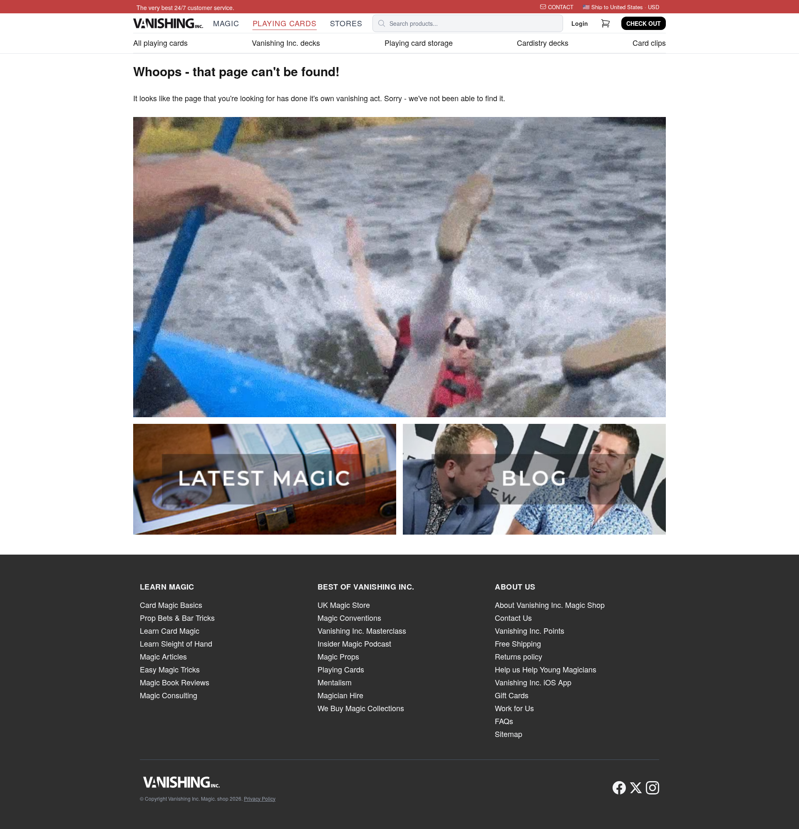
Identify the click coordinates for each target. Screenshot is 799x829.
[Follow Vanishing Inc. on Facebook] (619, 787)
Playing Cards (341, 669)
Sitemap (508, 733)
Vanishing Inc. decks (286, 42)
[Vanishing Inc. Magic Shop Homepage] (207, 782)
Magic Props (338, 656)
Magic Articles (163, 656)
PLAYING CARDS (285, 22)
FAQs (504, 720)
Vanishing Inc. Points (529, 630)
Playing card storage (419, 42)
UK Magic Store (344, 604)
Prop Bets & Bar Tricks (177, 617)
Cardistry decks (542, 42)
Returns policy (518, 656)
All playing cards (160, 42)
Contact (560, 7)
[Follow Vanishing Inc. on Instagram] (652, 787)
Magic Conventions (349, 617)
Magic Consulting (168, 695)
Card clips (649, 42)
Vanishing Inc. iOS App (533, 682)
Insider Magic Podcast (354, 643)
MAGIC (226, 22)
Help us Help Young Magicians (545, 669)
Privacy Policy (259, 798)
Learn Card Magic (169, 630)
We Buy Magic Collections (361, 707)
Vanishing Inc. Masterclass (362, 630)
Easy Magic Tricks (170, 669)
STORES (346, 22)
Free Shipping (518, 643)
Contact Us (513, 617)
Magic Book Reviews (174, 682)
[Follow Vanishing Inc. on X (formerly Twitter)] (636, 787)
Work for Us (514, 707)
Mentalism (335, 682)
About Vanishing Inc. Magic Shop (550, 604)
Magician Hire (340, 695)
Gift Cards (512, 695)
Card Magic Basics (171, 604)
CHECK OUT (643, 23)
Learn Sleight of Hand (176, 643)
